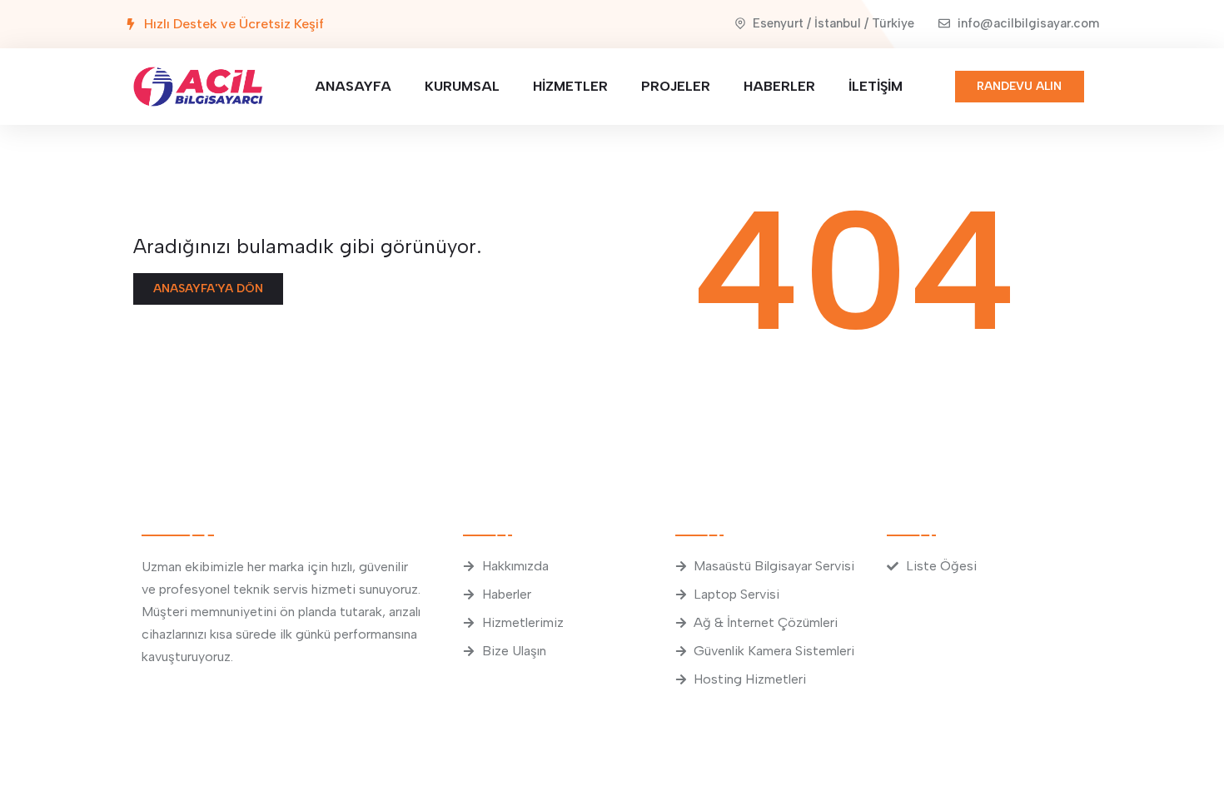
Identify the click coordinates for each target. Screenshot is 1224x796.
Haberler (779, 86)
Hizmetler (570, 86)
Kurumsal (462, 86)
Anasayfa (353, 86)
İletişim (875, 86)
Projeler (675, 86)
